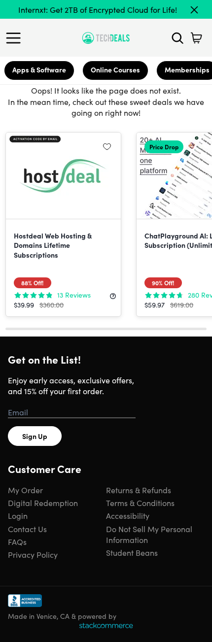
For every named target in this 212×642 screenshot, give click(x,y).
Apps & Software (39, 69)
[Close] (194, 10)
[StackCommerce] (106, 625)
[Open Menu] (16, 38)
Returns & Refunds (138, 489)
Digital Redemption (43, 502)
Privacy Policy (33, 554)
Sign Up (34, 436)
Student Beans (132, 552)
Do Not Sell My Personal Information (149, 534)
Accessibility (127, 515)
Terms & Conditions (140, 502)
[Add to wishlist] (107, 146)
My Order (25, 489)
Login (18, 515)
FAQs (17, 541)
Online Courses (115, 69)
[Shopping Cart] (196, 38)
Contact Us (27, 528)
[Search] (177, 38)
